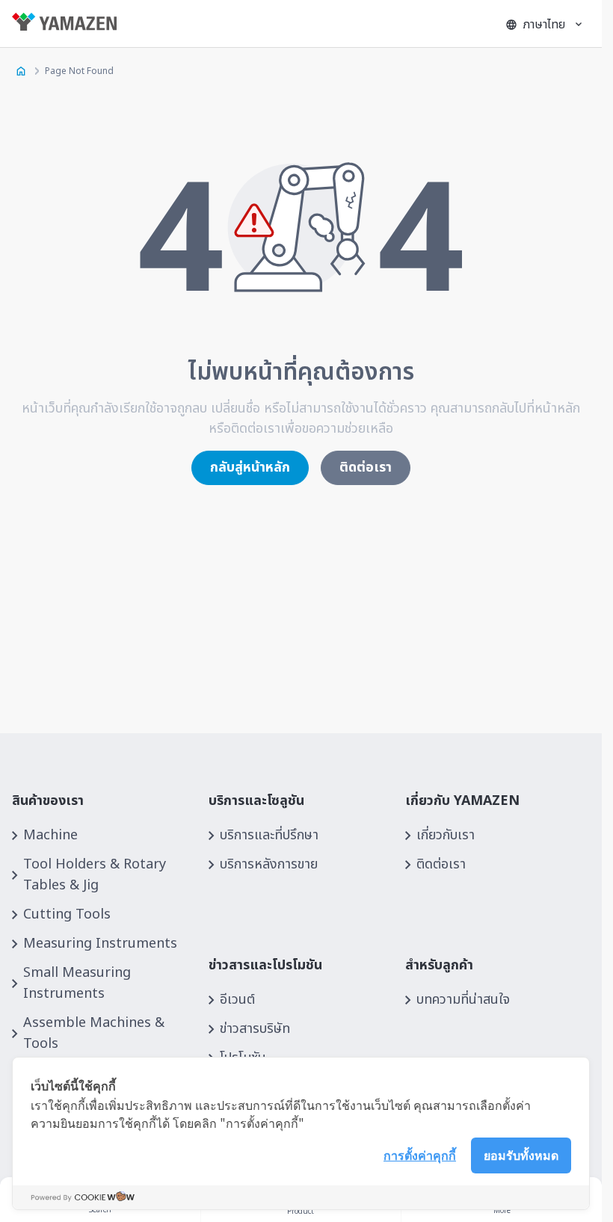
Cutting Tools (67, 914)
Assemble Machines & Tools (93, 1033)
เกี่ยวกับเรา (445, 835)
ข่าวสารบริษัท (255, 1029)
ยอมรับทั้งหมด (521, 1155)
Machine (50, 835)
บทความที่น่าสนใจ (463, 1000)
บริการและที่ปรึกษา (269, 835)
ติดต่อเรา (365, 467)
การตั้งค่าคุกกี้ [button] (419, 1155)
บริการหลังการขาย (269, 864)
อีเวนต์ (237, 1000)
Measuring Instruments (100, 944)
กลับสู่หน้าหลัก (250, 467)
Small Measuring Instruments (77, 983)
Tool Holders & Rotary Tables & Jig (94, 874)
